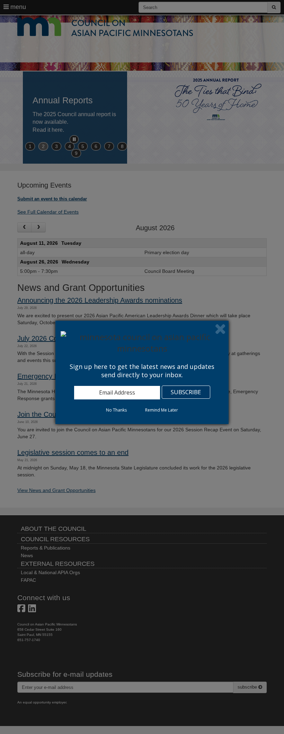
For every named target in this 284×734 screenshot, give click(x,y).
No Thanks (116, 410)
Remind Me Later (161, 410)
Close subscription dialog (220, 329)
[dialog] (142, 372)
